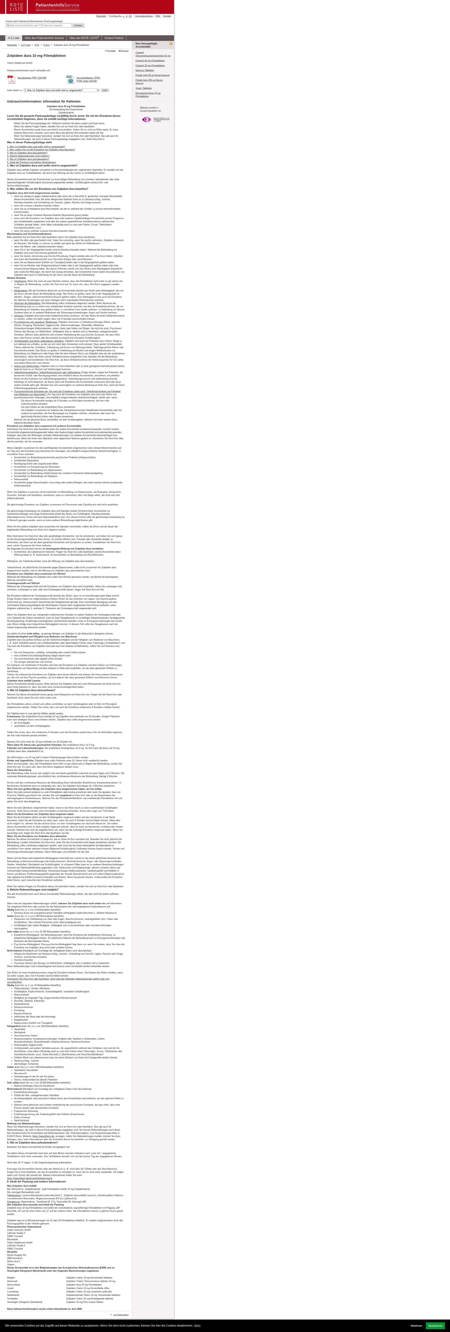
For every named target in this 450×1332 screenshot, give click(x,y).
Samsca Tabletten (145, 70)
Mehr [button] (197, 1325)
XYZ (37, 45)
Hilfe (158, 16)
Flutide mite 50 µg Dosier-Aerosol (152, 75)
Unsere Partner (114, 38)
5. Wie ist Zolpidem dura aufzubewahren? (28, 159)
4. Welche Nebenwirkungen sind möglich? (28, 156)
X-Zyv (46, 45)
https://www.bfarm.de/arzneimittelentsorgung (29, 1178)
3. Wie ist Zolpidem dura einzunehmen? (27, 152)
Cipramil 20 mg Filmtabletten (150, 65)
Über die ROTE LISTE (84, 37)
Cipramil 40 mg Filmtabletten (150, 60)
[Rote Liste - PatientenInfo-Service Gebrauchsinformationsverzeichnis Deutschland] (42, 12)
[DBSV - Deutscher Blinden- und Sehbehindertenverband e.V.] (156, 124)
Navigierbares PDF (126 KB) (32, 78)
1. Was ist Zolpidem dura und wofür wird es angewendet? (36, 146)
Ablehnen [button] (416, 1325)
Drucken (124, 51)
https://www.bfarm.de (43, 1136)
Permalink (111, 51)
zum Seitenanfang (120, 1315)
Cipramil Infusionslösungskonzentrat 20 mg (153, 54)
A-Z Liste (13, 38)
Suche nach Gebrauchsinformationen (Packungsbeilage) (34, 21)
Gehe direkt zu (14, 90)
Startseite (101, 16)
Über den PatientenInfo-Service (44, 38)
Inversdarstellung (144, 16)
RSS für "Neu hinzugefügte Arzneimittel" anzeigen (170, 43)
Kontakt (167, 16)
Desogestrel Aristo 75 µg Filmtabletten (148, 95)
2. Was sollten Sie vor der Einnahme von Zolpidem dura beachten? (41, 149)
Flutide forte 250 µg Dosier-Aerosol (149, 82)
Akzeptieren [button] (435, 1325)
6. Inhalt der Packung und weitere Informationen (31, 162)
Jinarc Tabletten (144, 88)
